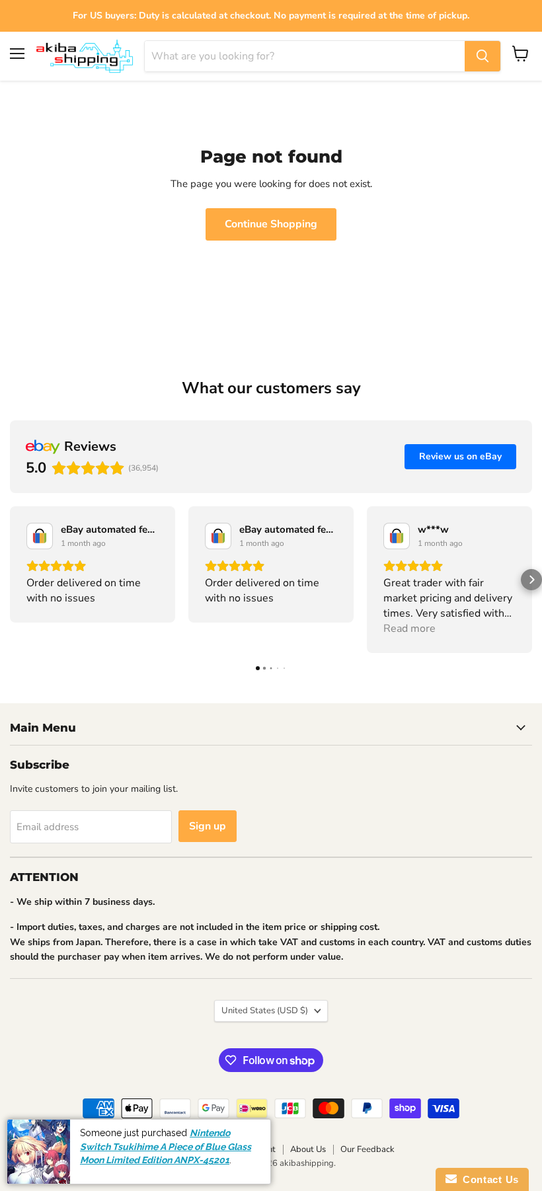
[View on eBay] (39, 536)
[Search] (482, 56)
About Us (308, 1149)
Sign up (207, 826)
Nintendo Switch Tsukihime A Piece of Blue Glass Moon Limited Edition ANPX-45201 (165, 1146)
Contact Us (488, 1179)
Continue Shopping (271, 224)
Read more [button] (409, 628)
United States (264, 1011)
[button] (10, 579)
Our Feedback (367, 1149)
